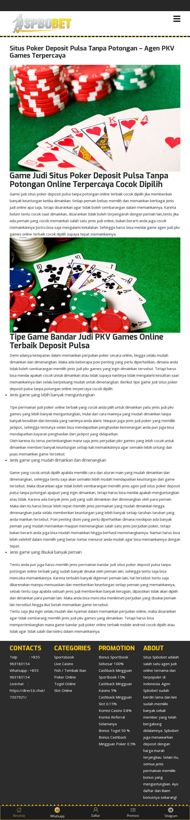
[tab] (176, 19)
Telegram (170, 816)
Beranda (19, 816)
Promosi (133, 816)
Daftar (95, 816)
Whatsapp (57, 816)
